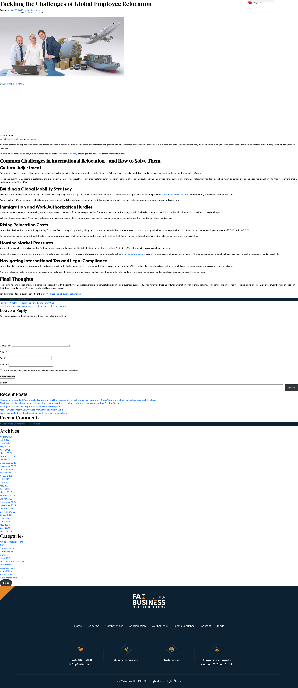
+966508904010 (81, 660)
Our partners (160, 626)
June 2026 (5, 443)
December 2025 (8, 462)
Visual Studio (6, 574)
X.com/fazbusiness (126, 660)
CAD (2, 545)
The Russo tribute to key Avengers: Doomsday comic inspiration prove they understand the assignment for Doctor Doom (59, 403)
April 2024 (5, 528)
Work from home (18, 299)
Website (4, 364)
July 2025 (4, 479)
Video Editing (6, 571)
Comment (5, 345)
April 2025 (5, 489)
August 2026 (6, 436)
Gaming (4, 554)
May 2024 (5, 524)
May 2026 (5, 446)
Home (78, 626)
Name (3, 351)
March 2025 (6, 492)
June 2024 (5, 521)
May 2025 (5, 485)
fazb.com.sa (172, 660)
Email (3, 358)
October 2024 (7, 508)
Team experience (184, 626)
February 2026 (7, 456)
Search (3, 382)
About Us (93, 626)
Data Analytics (7, 548)
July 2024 (4, 518)
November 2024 (8, 505)
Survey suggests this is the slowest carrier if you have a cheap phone (34, 413)
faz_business (33, 10)
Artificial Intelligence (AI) (12, 541)
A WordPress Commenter (12, 423)
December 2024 (8, 502)
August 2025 (6, 476)
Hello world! (35, 423)
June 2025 (5, 482)
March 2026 (6, 453)
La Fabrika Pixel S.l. (9, 139)
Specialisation (137, 626)
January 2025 (7, 498)
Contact (206, 626)
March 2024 (6, 531)
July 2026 (4, 440)
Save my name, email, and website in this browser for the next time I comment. (40, 370)
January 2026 (7, 459)
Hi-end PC (5, 558)
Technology (5, 564)
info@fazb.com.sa (80, 664)
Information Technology (12, 561)
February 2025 (7, 495)
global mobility (70, 153)
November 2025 (8, 466)
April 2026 (5, 449)
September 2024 (8, 511)
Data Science (6, 551)
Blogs (220, 626)
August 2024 (6, 515)
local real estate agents (133, 253)
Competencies (114, 626)
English (256, 2)
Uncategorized (7, 567)
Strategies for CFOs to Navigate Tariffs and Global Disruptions (31, 406)
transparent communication (175, 194)
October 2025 (7, 469)
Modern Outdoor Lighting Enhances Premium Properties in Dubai (31, 409)
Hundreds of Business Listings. (65, 293)
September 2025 (8, 472)
